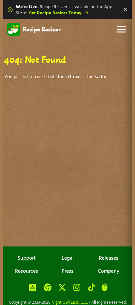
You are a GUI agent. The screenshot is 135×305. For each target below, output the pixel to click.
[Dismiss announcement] (125, 9)
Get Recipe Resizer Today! (56, 13)
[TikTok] (92, 287)
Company (108, 271)
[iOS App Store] (33, 287)
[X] (62, 287)
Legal (68, 258)
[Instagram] (77, 287)
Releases (108, 258)
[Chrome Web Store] (47, 287)
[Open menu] (121, 29)
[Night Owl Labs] (104, 288)
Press (67, 271)
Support (27, 258)
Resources (26, 271)
